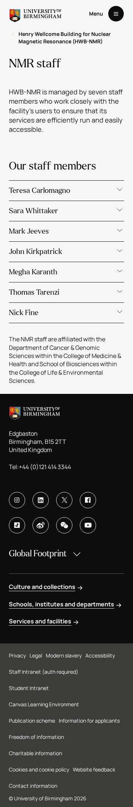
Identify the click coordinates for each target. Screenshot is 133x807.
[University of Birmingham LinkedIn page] (41, 500)
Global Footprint (37, 553)
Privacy (17, 655)
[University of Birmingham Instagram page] (17, 500)
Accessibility (100, 655)
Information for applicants (89, 720)
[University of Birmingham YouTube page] (88, 525)
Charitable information (35, 753)
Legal (36, 655)
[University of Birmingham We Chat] (64, 525)
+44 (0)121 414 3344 (45, 467)
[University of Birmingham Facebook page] (88, 500)
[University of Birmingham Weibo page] (41, 525)
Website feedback (94, 769)
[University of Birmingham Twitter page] (64, 500)
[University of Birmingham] (35, 13)
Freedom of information (36, 736)
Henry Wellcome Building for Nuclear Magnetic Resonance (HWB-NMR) (64, 37)
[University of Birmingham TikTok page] (17, 525)
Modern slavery (64, 655)
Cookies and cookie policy (39, 769)
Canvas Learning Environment (44, 704)
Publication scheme (32, 720)
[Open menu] (116, 14)
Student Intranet (29, 688)
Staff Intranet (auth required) (43, 671)
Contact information (33, 785)
